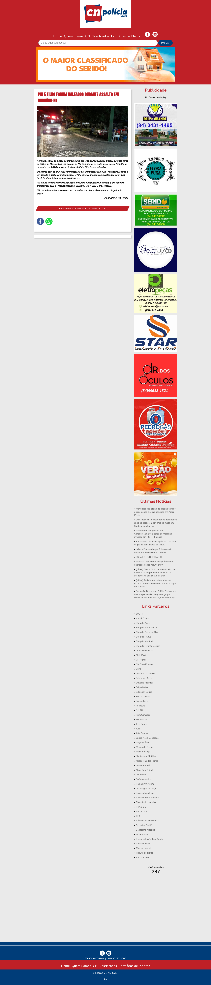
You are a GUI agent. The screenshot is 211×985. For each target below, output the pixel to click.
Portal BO (141, 806)
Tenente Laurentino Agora (149, 839)
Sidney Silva (142, 834)
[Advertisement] (155, 919)
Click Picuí (141, 655)
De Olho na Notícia (145, 673)
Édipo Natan (142, 687)
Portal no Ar (142, 811)
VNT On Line (142, 857)
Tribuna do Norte (144, 852)
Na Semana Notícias (146, 756)
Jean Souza (141, 724)
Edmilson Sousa (144, 692)
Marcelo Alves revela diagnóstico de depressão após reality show (153, 563)
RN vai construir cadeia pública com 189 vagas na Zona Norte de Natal (155, 543)
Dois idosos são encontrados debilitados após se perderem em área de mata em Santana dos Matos (155, 523)
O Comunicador (143, 779)
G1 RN (139, 710)
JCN (138, 728)
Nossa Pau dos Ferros (147, 760)
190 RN (140, 613)
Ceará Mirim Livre (144, 650)
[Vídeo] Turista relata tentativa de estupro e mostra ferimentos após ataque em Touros (155, 583)
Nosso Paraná (143, 765)
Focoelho (140, 705)
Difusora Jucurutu (144, 682)
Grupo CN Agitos (110, 973)
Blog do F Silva (143, 636)
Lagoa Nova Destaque (147, 738)
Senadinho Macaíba (145, 829)
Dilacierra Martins (144, 678)
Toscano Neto (143, 843)
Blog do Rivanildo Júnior (148, 646)
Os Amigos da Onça (146, 788)
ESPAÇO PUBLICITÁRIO (149, 557)
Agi (105, 979)
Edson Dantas (143, 696)
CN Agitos (141, 659)
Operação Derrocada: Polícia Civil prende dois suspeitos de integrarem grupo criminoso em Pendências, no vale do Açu (155, 594)
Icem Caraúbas (143, 715)
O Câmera (141, 774)
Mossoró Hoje (143, 751)
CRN (138, 669)
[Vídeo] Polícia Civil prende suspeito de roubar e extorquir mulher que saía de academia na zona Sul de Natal (154, 572)
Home (57, 36)
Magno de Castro (144, 747)
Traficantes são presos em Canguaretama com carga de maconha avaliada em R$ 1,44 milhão (153, 534)
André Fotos (142, 618)
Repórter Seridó (144, 825)
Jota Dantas (142, 733)
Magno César (142, 742)
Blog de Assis (143, 623)
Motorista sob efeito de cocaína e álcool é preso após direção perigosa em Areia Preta (155, 512)
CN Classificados (97, 36)
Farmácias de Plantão (126, 36)
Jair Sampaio (142, 719)
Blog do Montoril (144, 641)
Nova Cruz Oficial (144, 770)
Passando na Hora (145, 793)
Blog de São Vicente (146, 627)
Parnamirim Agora (145, 783)
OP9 (138, 816)
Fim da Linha (142, 701)
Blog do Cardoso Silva (147, 632)
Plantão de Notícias (146, 802)
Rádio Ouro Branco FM (147, 820)
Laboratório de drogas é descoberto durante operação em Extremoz (153, 551)
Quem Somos (73, 36)
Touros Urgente (144, 848)
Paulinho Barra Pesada (147, 797)
